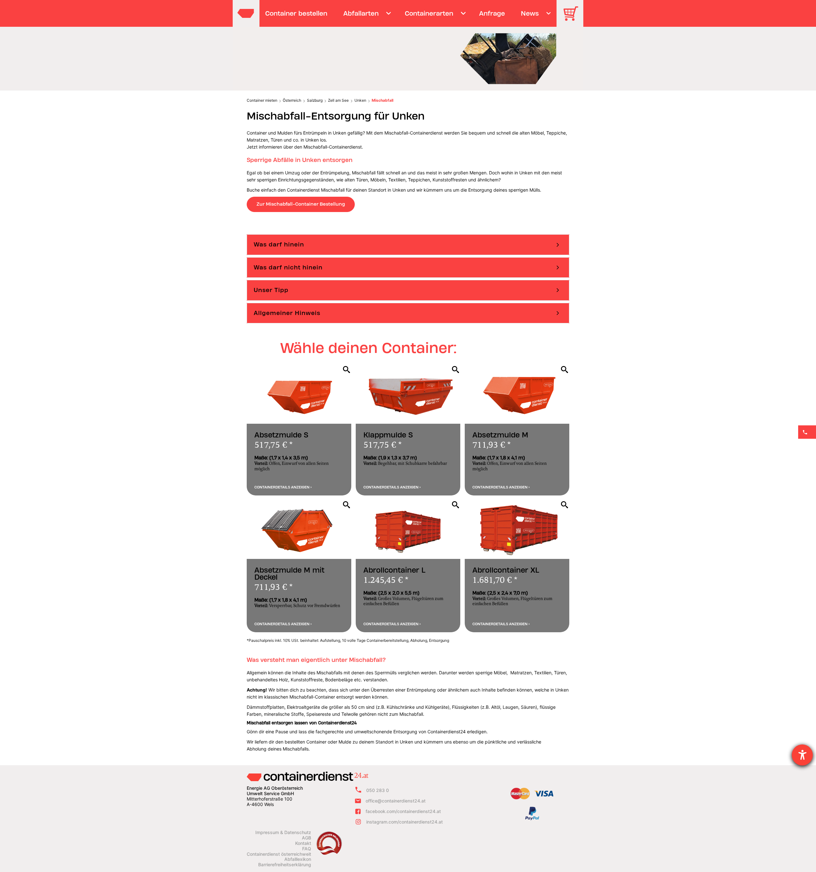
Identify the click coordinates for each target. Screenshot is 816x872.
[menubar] (407, 13)
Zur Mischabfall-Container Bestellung (301, 204)
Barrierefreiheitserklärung (284, 864)
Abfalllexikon (297, 859)
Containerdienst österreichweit (279, 854)
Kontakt (303, 843)
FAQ (306, 848)
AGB (306, 837)
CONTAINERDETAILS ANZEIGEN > (283, 487)
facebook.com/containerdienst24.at (403, 811)
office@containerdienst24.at (396, 800)
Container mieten (262, 100)
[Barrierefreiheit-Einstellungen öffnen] (802, 755)
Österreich (292, 100)
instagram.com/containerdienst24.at (404, 821)
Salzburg (315, 100)
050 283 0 (377, 790)
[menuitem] (296, 13)
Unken (360, 100)
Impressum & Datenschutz (283, 832)
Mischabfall (382, 100)
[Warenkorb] (573, 18)
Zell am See (338, 100)
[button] (408, 244)
